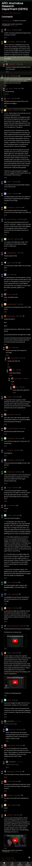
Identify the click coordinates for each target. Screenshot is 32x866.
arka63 (9, 700)
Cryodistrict (10, 450)
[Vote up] (2, 30)
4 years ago (22, 428)
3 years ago (15, 294)
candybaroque (11, 438)
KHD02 (9, 781)
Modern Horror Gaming (13, 625)
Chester (9, 487)
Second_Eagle (11, 316)
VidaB (8, 805)
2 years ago (18, 207)
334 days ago (14, 76)
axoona (9, 594)
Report (9, 859)
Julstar (9, 181)
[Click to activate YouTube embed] (15, 641)
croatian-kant (10, 472)
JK (7, 505)
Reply (5, 37)
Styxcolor (9, 396)
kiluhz (8, 98)
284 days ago (19, 41)
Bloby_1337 (10, 239)
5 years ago (16, 515)
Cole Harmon (10, 414)
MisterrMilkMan (11, 41)
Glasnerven (10, 795)
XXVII (8, 76)
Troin (8, 274)
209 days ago (15, 30)
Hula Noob (9, 815)
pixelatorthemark (11, 304)
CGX (10, 347)
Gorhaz (11, 88)
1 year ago (14, 98)
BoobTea (9, 193)
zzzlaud (9, 653)
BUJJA (9, 294)
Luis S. (8, 582)
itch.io (3, 857)
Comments (27, 865)
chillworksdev (10, 460)
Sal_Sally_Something (12, 428)
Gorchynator (12, 729)
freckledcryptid (11, 745)
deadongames (11, 771)
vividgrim (9, 608)
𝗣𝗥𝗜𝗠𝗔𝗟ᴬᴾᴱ (12, 64)
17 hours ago (19, 64)
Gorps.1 (9, 30)
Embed (14, 859)
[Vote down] (2, 32)
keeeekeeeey (11, 207)
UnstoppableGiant (12, 252)
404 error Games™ (12, 219)
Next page (14, 25)
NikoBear (9, 110)
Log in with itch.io (7, 20)
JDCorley (9, 515)
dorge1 (9, 262)
